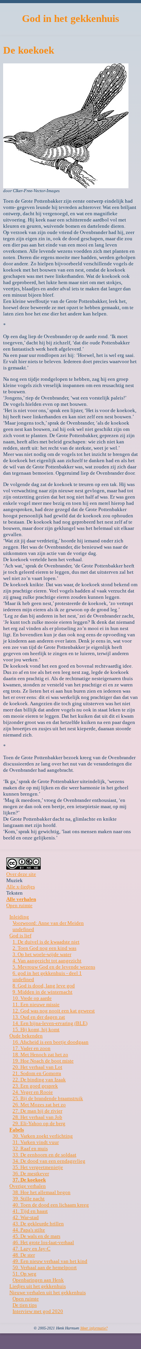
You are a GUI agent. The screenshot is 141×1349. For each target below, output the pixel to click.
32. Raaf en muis (30, 1148)
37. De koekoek (29, 1180)
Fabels (16, 1130)
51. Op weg (24, 1274)
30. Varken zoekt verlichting (43, 1136)
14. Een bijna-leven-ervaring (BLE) (50, 1023)
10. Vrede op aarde (32, 998)
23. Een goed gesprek (35, 1086)
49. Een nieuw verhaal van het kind (50, 1261)
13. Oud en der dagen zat (39, 1017)
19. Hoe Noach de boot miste (43, 1061)
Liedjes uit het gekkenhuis (37, 1286)
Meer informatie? (94, 1328)
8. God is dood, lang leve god (44, 986)
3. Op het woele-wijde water (42, 954)
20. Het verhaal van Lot (37, 1067)
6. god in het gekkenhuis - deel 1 (47, 973)
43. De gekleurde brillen (38, 1224)
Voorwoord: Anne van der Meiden (48, 923)
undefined (23, 929)
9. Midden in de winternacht (42, 992)
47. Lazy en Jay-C (32, 1249)
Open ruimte (19, 905)
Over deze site (21, 874)
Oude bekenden (26, 1036)
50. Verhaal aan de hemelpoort (45, 1267)
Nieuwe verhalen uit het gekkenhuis (47, 1292)
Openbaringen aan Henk (38, 1280)
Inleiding (19, 917)
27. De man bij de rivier (37, 1111)
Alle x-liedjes (20, 887)
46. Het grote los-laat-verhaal (43, 1242)
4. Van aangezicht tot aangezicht (47, 961)
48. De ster (24, 1255)
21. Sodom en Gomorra (37, 1073)
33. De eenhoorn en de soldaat (44, 1155)
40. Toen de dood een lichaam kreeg (51, 1205)
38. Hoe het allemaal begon (41, 1192)
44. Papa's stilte (29, 1230)
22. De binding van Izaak (39, 1079)
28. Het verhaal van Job (37, 1117)
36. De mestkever (31, 1173)
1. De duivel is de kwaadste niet (46, 942)
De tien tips (25, 1305)
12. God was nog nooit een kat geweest (54, 1011)
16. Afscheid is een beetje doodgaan (51, 1042)
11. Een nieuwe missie (36, 1004)
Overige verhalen (27, 1186)
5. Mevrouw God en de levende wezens (54, 967)
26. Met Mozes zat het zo (39, 1105)
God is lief (20, 935)
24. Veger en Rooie (33, 1092)
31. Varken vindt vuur (36, 1142)
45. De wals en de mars (36, 1236)
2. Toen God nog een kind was (44, 948)
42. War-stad (26, 1217)
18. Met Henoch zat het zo (40, 1054)
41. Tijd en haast (30, 1211)
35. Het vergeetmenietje (38, 1167)
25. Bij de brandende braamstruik (48, 1098)
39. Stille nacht (29, 1198)
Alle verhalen (21, 899)
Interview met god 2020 (38, 1311)
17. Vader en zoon (32, 1048)
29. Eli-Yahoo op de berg (39, 1123)
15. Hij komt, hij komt (36, 1029)
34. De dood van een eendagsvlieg (49, 1161)
